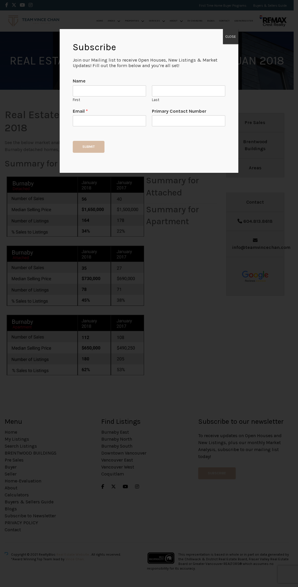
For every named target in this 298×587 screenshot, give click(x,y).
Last (155, 100)
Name (79, 81)
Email (80, 111)
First (76, 100)
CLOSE (230, 37)
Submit (88, 147)
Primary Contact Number (179, 111)
